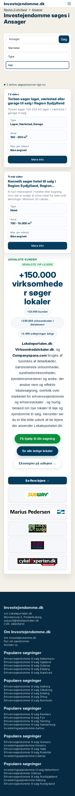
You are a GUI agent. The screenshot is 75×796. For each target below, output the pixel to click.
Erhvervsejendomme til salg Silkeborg (28, 689)
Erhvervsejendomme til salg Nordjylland (29, 783)
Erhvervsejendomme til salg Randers (27, 714)
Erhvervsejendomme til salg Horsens (27, 742)
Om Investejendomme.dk (20, 637)
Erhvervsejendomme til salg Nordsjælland (30, 776)
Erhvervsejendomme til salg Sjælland (27, 662)
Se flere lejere (37, 480)
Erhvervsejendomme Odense (22, 773)
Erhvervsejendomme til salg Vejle (25, 748)
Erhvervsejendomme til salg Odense (27, 665)
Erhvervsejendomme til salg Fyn (24, 717)
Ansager (37, 9)
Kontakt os (11, 644)
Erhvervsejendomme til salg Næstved (28, 672)
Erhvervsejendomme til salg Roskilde (27, 752)
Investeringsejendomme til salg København (31, 769)
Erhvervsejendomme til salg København (29, 658)
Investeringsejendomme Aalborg (25, 780)
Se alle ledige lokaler (37, 451)
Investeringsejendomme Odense (25, 756)
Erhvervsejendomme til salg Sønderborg (29, 724)
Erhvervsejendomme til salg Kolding (27, 693)
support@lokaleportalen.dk (21, 620)
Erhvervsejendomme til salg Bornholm (28, 700)
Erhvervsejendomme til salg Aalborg (27, 686)
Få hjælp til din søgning (37, 438)
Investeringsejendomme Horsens (25, 745)
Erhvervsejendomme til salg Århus (25, 696)
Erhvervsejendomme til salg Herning (27, 721)
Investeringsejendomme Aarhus (24, 728)
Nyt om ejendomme (16, 641)
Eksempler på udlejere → (37, 463)
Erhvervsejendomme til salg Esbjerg (27, 669)
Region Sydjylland (15, 9)
